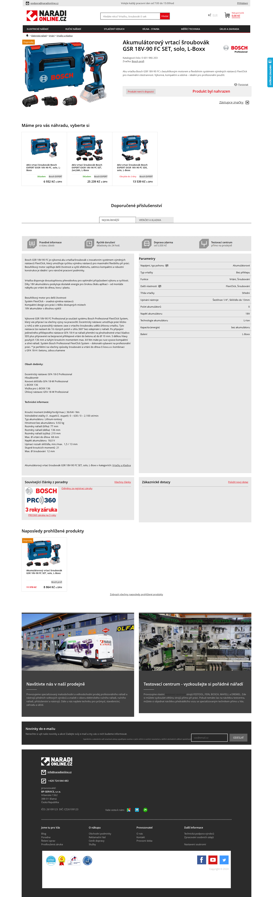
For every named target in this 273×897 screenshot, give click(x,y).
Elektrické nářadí (39, 35)
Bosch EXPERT (55, 176)
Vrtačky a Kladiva (65, 35)
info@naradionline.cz (60, 772)
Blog (43, 833)
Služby (92, 844)
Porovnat (243, 84)
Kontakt (140, 837)
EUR (215, 15)
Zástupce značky (231, 102)
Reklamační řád (97, 837)
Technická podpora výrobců (199, 833)
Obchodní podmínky (100, 833)
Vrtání (52, 35)
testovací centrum (175, 694)
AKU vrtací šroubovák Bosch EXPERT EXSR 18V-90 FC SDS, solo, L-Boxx (132, 167)
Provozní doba (144, 840)
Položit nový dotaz (238, 482)
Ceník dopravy (96, 840)
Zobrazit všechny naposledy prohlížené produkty (136, 594)
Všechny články (122, 482)
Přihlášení (242, 3)
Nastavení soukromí (195, 844)
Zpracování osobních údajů (199, 837)
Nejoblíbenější (110, 220)
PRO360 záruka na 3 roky (42, 515)
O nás (139, 833)
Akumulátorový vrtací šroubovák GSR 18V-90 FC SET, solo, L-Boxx (44, 572)
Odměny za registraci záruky (76, 488)
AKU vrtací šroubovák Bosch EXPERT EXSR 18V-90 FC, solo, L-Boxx (43, 167)
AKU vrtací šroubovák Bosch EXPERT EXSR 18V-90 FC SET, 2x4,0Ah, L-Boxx (87, 167)
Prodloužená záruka (52, 844)
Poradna (45, 837)
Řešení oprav (48, 840)
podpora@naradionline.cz (44, 3)
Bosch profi (138, 61)
